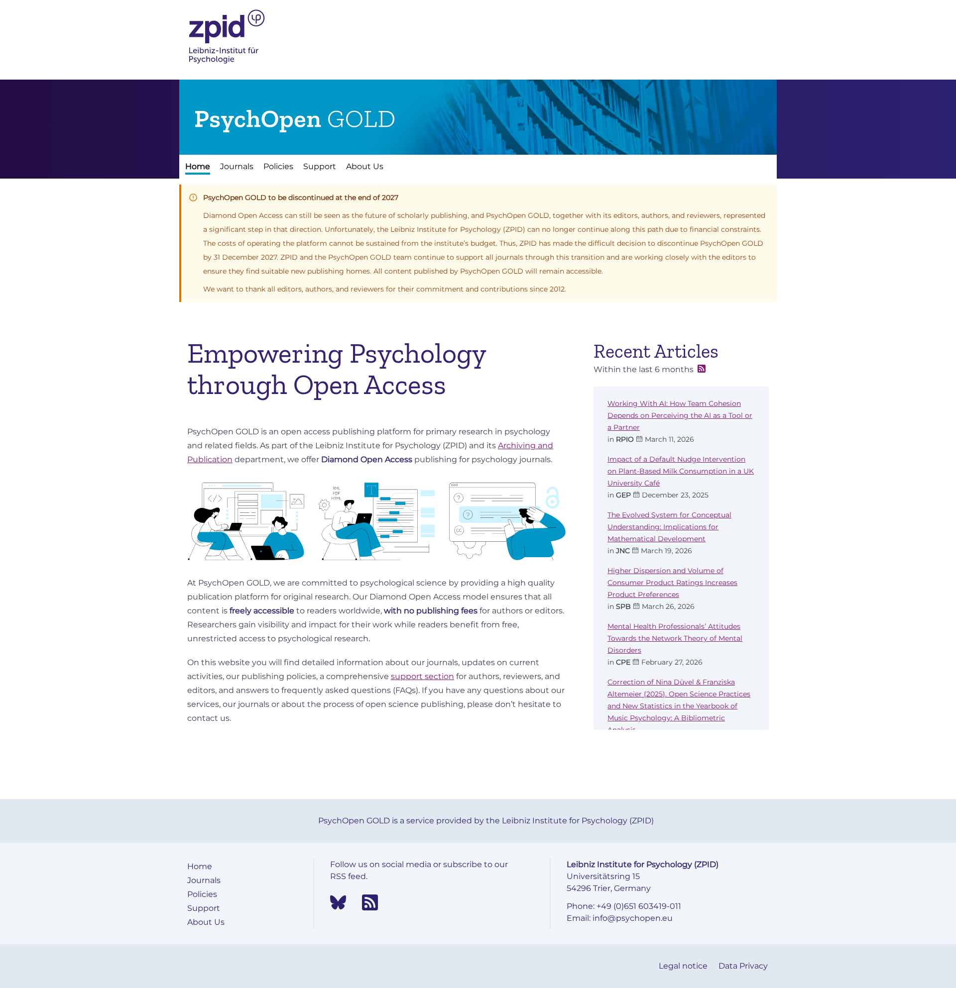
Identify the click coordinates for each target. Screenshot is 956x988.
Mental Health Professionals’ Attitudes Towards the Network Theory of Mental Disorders (674, 638)
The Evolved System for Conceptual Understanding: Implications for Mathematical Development (669, 526)
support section (422, 676)
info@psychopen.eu (633, 918)
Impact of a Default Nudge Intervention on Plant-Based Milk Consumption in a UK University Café (680, 471)
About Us (364, 166)
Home (197, 166)
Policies (278, 166)
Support (319, 166)
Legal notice (684, 966)
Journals (236, 166)
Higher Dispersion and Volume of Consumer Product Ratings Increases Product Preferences (672, 582)
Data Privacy (743, 966)
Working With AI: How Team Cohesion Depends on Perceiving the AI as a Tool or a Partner (679, 415)
